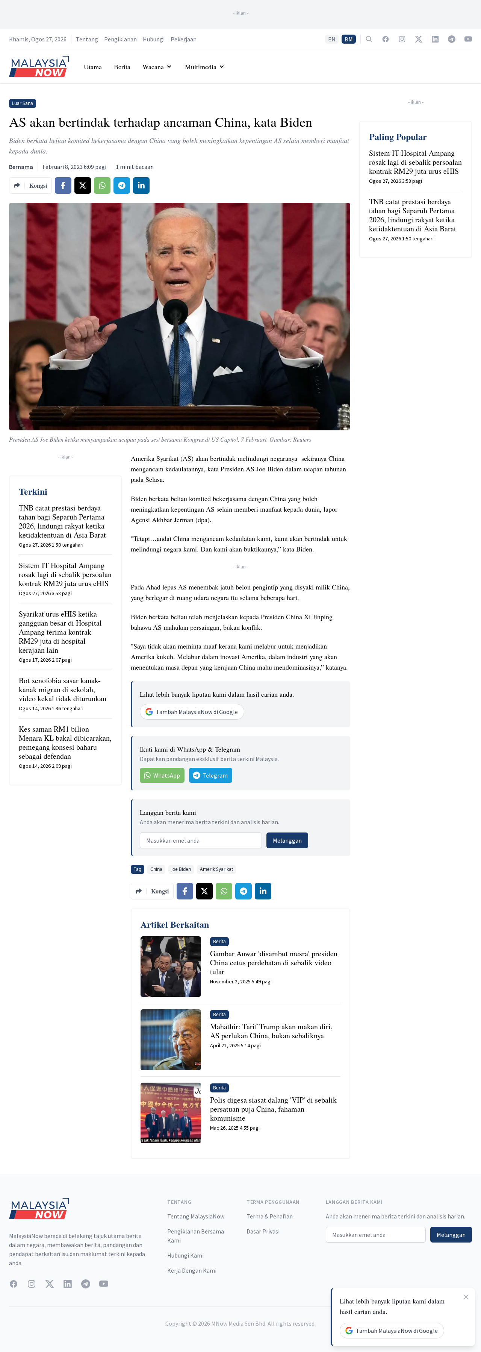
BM (349, 39)
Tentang (87, 39)
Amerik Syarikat (216, 869)
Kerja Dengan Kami (191, 1270)
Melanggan (287, 840)
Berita (122, 66)
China (156, 869)
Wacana (153, 66)
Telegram (215, 775)
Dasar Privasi (263, 1231)
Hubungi (154, 39)
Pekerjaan (184, 39)
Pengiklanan (120, 39)
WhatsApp (166, 775)
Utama (93, 66)
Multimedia (200, 66)
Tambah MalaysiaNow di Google (197, 711)
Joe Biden (181, 869)
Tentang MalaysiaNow (195, 1216)
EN (332, 39)
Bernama (21, 166)
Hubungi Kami (185, 1255)
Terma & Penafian (270, 1216)
